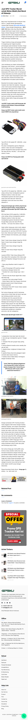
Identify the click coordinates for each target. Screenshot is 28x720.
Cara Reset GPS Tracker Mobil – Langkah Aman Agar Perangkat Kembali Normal (16, 577)
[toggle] (2, 3)
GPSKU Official (5, 15)
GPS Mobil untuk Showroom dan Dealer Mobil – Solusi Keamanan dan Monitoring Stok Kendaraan (16, 562)
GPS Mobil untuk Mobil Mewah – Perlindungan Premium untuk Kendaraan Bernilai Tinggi (16, 570)
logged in (11, 502)
